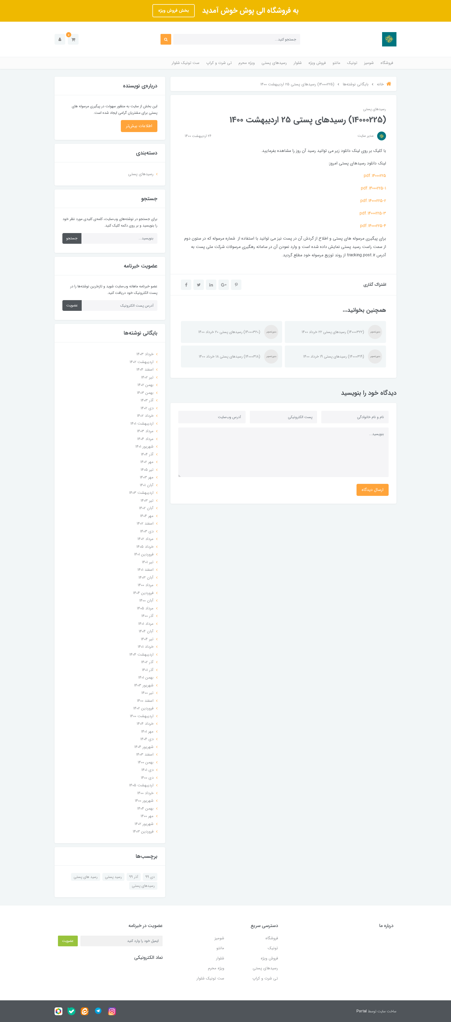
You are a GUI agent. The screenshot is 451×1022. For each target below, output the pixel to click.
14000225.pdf (375, 176)
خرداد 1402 (145, 416)
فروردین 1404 (143, 593)
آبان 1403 (146, 577)
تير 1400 (147, 693)
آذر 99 (133, 877)
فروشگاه (387, 63)
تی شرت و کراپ (219, 63)
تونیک (352, 63)
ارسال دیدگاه (372, 489)
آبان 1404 (146, 631)
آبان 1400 (146, 600)
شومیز (369, 63)
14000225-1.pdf (373, 188)
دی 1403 (146, 531)
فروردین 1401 (143, 554)
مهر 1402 (146, 462)
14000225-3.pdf (373, 213)
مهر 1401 (147, 731)
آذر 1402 (147, 662)
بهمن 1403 (145, 393)
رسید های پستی (86, 877)
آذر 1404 (147, 454)
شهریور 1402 (144, 824)
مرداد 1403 (145, 431)
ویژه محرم (247, 63)
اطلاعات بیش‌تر (139, 126)
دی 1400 (147, 778)
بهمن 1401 (145, 677)
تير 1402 (147, 377)
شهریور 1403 (143, 685)
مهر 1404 (146, 516)
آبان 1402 (146, 508)
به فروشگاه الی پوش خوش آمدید (249, 10)
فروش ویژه (317, 63)
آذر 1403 (147, 400)
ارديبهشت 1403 (141, 493)
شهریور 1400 (144, 801)
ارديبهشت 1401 (141, 423)
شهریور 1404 (143, 747)
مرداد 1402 (145, 539)
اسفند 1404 (145, 369)
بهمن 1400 (145, 762)
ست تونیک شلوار (185, 63)
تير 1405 (147, 470)
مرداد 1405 (145, 608)
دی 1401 (147, 770)
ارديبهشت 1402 (141, 362)
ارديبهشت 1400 (141, 716)
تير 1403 (147, 500)
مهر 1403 (146, 477)
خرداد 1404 (145, 724)
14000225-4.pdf (373, 226)
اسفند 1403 (144, 754)
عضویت (72, 305)
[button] (73, 39)
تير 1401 (147, 562)
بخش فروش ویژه (173, 10)
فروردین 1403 (143, 831)
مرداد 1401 (145, 624)
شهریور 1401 (144, 446)
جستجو (72, 238)
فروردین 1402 (143, 708)
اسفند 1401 (145, 570)
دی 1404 (146, 739)
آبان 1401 (146, 485)
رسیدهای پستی (274, 63)
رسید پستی (113, 877)
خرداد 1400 (145, 793)
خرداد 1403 (145, 354)
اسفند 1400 (145, 701)
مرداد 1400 (145, 585)
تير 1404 (147, 639)
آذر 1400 (147, 616)
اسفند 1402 (145, 523)
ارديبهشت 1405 (141, 785)
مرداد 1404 (145, 439)
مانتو (336, 63)
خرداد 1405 (145, 547)
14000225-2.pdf (373, 201)
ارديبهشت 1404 (141, 654)
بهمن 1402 (145, 385)
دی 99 (150, 877)
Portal (362, 1011)
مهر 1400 (147, 816)
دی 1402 (147, 408)
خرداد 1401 (145, 647)
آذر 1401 (147, 670)
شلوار (298, 63)
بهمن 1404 (145, 808)
